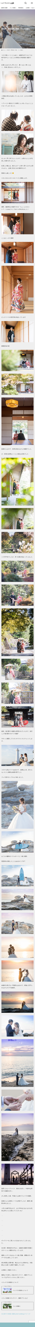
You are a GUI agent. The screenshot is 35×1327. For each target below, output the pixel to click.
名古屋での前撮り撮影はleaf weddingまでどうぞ (15, 1314)
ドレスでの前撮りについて (20, 1290)
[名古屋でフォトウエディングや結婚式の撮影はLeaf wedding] (7, 3)
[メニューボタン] (32, 3)
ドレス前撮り (16, 1306)
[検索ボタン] (25, 3)
